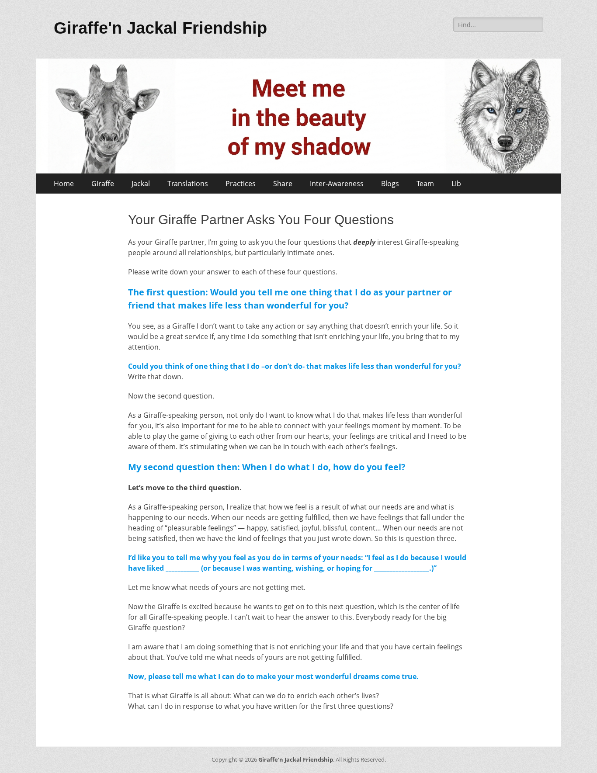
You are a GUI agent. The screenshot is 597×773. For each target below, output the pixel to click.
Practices (241, 183)
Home (64, 183)
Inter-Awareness (337, 183)
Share (282, 183)
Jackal (141, 183)
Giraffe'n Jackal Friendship (160, 28)
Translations (187, 183)
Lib (456, 183)
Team (425, 183)
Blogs (390, 183)
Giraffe (102, 183)
